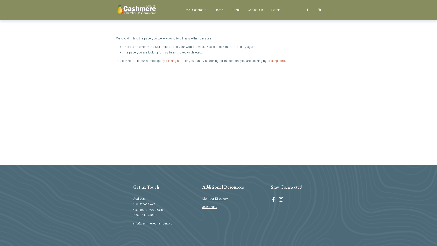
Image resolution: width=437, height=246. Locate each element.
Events (275, 10)
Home (219, 10)
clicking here (174, 61)
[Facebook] (307, 10)
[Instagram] (319, 10)
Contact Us (255, 10)
